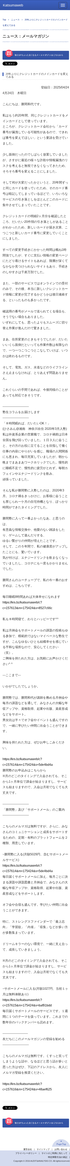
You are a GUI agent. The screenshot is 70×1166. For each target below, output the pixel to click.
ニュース (15, 19)
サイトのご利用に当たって (54, 1153)
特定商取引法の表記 (57, 1157)
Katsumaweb (13, 5)
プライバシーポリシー (26, 1153)
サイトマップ (43, 1149)
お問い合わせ (60, 1149)
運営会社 (27, 1149)
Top (4, 19)
